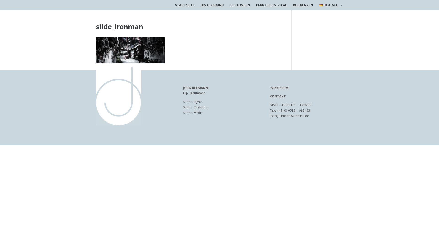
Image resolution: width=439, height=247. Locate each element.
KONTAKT (278, 96)
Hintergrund (212, 5)
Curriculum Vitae (271, 5)
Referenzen (303, 5)
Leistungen (240, 5)
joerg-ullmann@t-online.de (289, 116)
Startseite (185, 5)
